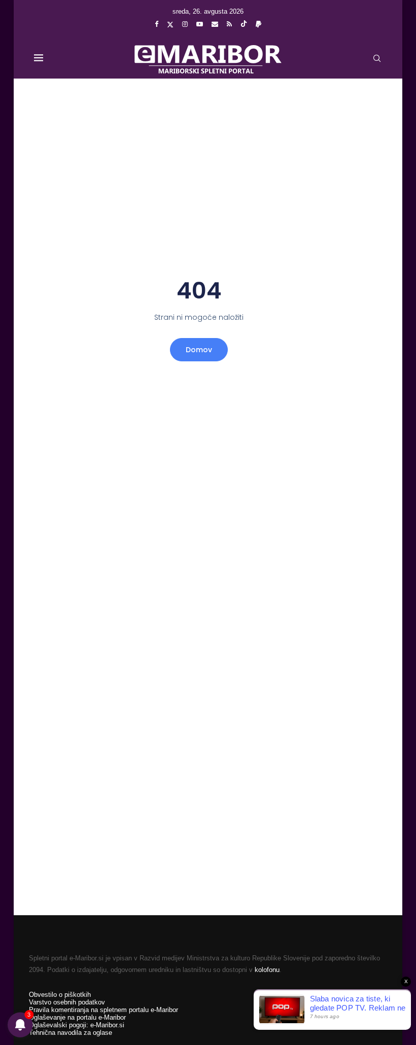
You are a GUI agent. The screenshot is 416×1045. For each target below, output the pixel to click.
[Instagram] (185, 24)
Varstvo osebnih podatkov (67, 1002)
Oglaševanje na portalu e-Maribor (77, 1017)
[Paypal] (258, 24)
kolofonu (267, 970)
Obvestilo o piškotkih (60, 994)
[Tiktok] (243, 24)
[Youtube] (199, 24)
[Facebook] (156, 24)
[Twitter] (170, 24)
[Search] (377, 58)
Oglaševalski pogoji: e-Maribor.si (76, 1025)
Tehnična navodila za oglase (70, 1032)
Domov (199, 350)
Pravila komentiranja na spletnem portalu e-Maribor (103, 1010)
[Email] (215, 24)
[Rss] (229, 24)
